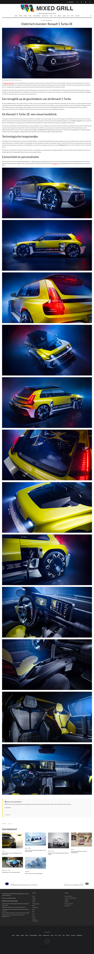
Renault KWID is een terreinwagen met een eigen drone (12, 853)
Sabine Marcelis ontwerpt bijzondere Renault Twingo (58, 853)
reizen (29, 15)
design (25, 15)
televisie (34, 919)
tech (68, 15)
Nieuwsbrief (67, 905)
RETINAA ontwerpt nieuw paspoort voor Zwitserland (24, 884)
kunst (16, 15)
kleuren (55, 163)
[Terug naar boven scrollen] (47, 941)
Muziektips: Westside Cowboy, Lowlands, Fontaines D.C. (14, 907)
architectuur (45, 15)
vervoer (77, 15)
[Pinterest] (81, 2)
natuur (33, 917)
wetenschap (35, 920)
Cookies (66, 901)
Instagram (9, 898)
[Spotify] (85, 2)
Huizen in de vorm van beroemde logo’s (33, 873)
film (55, 15)
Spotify (14, 898)
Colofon (66, 900)
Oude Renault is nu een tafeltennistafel (11, 872)
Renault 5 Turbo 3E (8, 83)
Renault (10, 823)
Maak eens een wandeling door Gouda (73, 884)
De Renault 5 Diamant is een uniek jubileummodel (79, 852)
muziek (20, 15)
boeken (59, 15)
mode (51, 15)
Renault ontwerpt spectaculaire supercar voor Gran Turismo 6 (35, 851)
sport (72, 15)
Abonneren (7, 814)
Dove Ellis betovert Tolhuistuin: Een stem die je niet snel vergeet (15, 912)
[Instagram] (77, 2)
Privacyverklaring (69, 903)
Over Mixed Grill (68, 896)
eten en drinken (36, 15)
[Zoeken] (90, 2)
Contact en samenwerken (70, 898)
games (64, 15)
